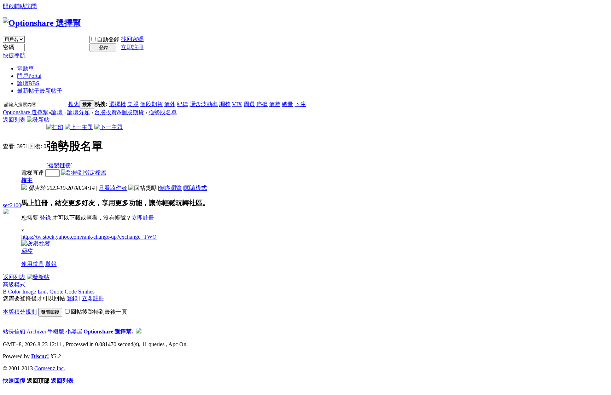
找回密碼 (132, 39)
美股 (133, 104)
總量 (287, 104)
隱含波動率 (204, 104)
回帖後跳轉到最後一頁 (99, 312)
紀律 (182, 104)
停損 (262, 104)
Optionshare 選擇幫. (108, 332)
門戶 (29, 76)
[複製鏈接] (59, 165)
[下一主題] (108, 127)
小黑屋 (73, 332)
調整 (225, 104)
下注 (300, 104)
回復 (27, 251)
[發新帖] (38, 120)
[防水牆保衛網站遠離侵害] (138, 332)
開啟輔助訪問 (20, 6)
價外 (169, 104)
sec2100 (12, 205)
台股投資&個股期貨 (119, 112)
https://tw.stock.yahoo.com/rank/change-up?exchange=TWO (89, 237)
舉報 (51, 264)
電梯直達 (32, 173)
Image (29, 292)
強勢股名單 (163, 112)
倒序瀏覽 (170, 188)
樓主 (27, 180)
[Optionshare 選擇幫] (42, 23)
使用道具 (32, 264)
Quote (56, 292)
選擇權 (117, 104)
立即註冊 (132, 47)
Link (42, 292)
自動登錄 (108, 39)
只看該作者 (113, 188)
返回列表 (14, 120)
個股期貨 (151, 104)
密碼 (8, 47)
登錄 (45, 218)
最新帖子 (39, 91)
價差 (274, 104)
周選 (249, 104)
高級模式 (14, 284)
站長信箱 (14, 332)
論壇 (28, 83)
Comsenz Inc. (49, 368)
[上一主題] (79, 127)
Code (71, 292)
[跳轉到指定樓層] (83, 173)
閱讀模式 (195, 188)
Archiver (36, 332)
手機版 (55, 332)
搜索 (74, 104)
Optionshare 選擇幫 (25, 112)
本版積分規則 (20, 312)
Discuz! (40, 356)
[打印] (54, 127)
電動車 (25, 68)
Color (14, 292)
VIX (237, 104)
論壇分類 (78, 112)
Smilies (86, 292)
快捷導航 (14, 55)
